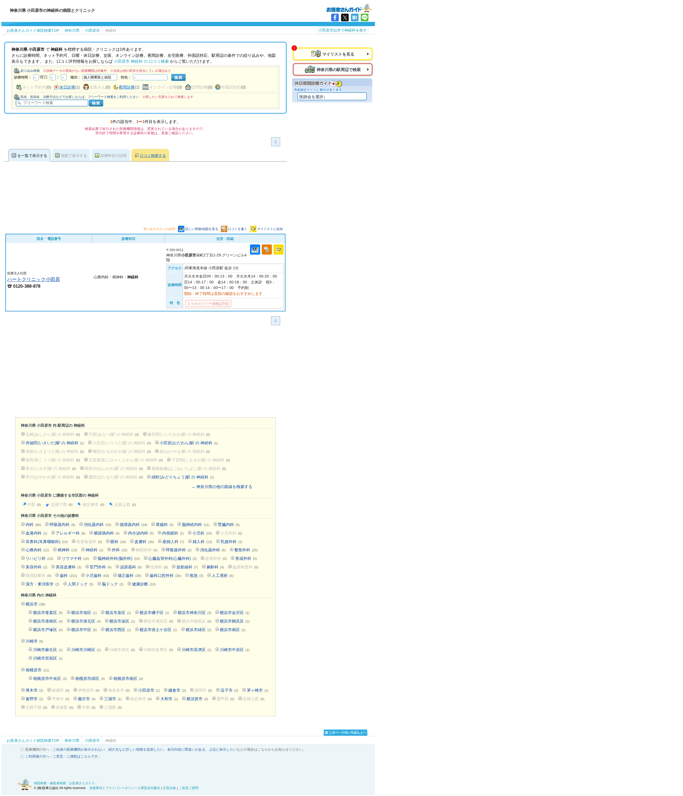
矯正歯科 (129, 575)
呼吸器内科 (62, 524)
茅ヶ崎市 (257, 690)
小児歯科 (97, 575)
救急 (196, 575)
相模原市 (37, 670)
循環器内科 (133, 524)
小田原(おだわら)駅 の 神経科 (189, 443)
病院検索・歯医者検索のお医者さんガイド (349, 8)
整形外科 (246, 550)
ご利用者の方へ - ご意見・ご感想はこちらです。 (63, 756)
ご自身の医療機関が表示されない (79, 749)
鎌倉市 (177, 690)
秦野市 (34, 698)
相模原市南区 (128, 678)
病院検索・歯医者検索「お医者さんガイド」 (66, 783)
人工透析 (222, 575)
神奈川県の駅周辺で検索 (339, 69)
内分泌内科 (141, 533)
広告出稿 (169, 788)
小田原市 (149, 690)
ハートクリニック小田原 (33, 279)
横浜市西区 (118, 629)
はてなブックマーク (355, 17)
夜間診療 (127, 87)
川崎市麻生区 (48, 649)
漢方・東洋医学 (42, 584)
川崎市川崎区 (86, 649)
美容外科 (36, 567)
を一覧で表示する (32, 155)
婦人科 (202, 541)
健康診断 (144, 584)
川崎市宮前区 (48, 658)
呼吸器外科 (179, 550)
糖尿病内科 (107, 533)
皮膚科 (144, 541)
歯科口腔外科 (165, 575)
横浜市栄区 (122, 621)
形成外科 (246, 558)
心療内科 (37, 550)
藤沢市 (87, 698)
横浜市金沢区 (234, 612)
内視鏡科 (173, 533)
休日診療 (67, 87)
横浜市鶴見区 (234, 621)
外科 (119, 550)
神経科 (94, 550)
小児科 (202, 533)
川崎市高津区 (196, 649)
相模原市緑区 (90, 678)
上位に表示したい (223, 749)
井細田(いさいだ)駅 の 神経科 (55, 443)
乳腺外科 (231, 541)
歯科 (68, 575)
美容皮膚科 (68, 567)
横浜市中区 (84, 629)
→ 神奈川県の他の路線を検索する (221, 486)
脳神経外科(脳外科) (119, 558)
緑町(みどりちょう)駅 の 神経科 (183, 477)
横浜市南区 (232, 629)
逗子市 (229, 690)
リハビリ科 (39, 558)
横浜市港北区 (86, 621)
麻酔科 (215, 567)
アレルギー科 (70, 533)
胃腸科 (164, 524)
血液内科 (36, 533)
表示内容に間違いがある (186, 749)
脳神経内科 (195, 524)
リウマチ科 (75, 558)
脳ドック (113, 584)
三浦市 (113, 698)
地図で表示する (74, 155)
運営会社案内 (150, 788)
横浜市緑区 (198, 629)
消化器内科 (97, 524)
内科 (33, 524)
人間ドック (80, 584)
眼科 (118, 541)
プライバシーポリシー (121, 788)
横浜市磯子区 (154, 612)
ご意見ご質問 (188, 788)
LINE (364, 17)
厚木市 (34, 690)
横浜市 (35, 604)
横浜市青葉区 (48, 612)
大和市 (169, 698)
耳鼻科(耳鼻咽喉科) (47, 541)
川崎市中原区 (234, 649)
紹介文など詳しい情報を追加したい (136, 749)
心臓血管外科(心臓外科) (172, 558)
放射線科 (187, 567)
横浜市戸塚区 (48, 629)
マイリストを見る (338, 54)
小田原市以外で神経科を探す (342, 30)
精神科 (67, 550)
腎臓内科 (229, 524)
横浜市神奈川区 (194, 612)
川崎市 (34, 641)
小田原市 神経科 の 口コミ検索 (141, 61)
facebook (335, 17)
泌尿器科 (131, 567)
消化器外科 (213, 550)
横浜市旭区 (84, 612)
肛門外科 (101, 567)
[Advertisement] (145, 372)
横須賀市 (197, 698)
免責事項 (95, 788)
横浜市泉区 (118, 612)
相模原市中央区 (50, 678)
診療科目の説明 (114, 155)
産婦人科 (173, 541)
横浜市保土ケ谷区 (158, 629)
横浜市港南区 (48, 621)
